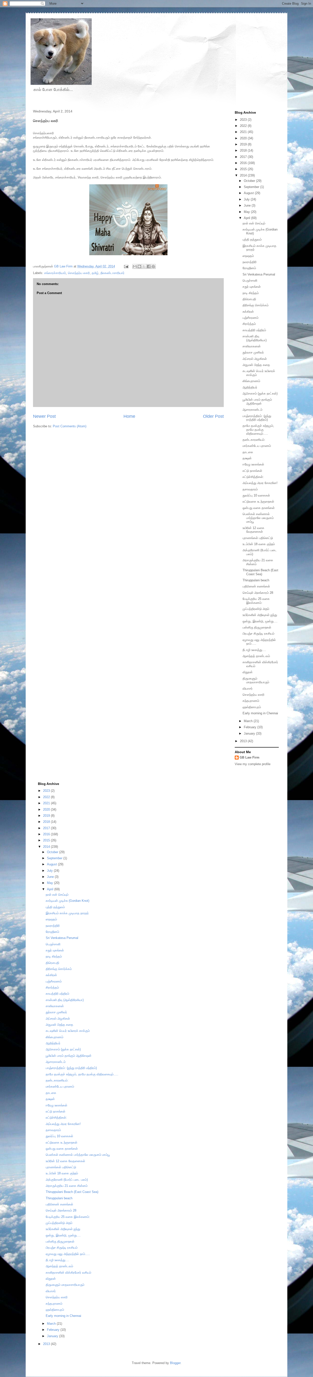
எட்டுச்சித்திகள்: (253, 477)
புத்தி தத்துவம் (252, 239)
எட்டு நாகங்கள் (252, 471)
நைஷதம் (248, 256)
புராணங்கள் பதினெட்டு (258, 538)
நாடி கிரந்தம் (251, 293)
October (250, 181)
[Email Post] (125, 266)
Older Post (213, 416)
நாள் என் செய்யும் (254, 223)
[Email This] (134, 266)
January (250, 733)
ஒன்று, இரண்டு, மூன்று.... (260, 621)
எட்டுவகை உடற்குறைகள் (258, 501)
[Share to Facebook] (148, 266)
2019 (244, 144)
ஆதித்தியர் (250, 387)
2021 (244, 132)
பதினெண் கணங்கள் (256, 586)
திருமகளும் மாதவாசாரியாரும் (256, 680)
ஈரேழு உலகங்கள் (253, 464)
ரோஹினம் (249, 268)
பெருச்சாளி (250, 280)
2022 (244, 126)
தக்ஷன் (247, 458)
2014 (244, 175)
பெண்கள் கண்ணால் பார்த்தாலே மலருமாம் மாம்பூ (258, 517)
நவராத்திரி (250, 262)
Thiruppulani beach (256, 580)
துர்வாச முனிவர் (253, 352)
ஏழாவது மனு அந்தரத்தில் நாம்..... (68, 1254)
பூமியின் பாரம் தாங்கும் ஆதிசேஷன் (257, 401)
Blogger (175, 1363)
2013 (244, 741)
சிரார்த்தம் (249, 324)
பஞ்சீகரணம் (250, 317)
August (249, 193)
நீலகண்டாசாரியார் (112, 273)
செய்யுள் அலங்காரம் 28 (258, 593)
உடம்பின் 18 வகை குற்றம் (259, 544)
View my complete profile (252, 764)
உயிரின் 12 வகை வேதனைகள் (253, 530)
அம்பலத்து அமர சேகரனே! (260, 483)
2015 (244, 169)
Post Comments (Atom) (69, 426)
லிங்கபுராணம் (251, 381)
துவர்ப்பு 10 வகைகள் (256, 495)
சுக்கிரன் (248, 311)
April (247, 218)
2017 (244, 157)
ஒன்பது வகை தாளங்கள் (259, 508)
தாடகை (248, 452)
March (249, 721)
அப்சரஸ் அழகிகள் (255, 359)
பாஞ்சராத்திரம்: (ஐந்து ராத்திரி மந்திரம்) (257, 418)
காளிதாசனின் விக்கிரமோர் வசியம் (68, 1272)
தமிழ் (95, 273)
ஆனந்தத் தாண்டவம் (256, 656)
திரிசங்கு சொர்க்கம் (255, 305)
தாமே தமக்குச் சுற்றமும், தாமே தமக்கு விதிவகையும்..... (258, 429)
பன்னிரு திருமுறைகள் (257, 627)
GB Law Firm (249, 757)
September (252, 187)
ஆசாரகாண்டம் (252, 409)
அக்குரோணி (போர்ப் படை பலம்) (67, 1179)
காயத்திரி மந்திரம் (254, 330)
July (247, 199)
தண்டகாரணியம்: (254, 439)
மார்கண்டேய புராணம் (257, 446)
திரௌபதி (249, 299)
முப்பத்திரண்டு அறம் (256, 609)
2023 (244, 119)
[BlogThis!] (139, 266)
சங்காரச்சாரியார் (55, 273)
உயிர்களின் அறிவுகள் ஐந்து (260, 615)
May (247, 212)
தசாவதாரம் (250, 489)
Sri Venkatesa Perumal (259, 274)
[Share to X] (144, 266)
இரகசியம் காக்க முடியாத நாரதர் (67, 913)
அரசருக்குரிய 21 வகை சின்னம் (67, 1186)
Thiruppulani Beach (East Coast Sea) (260, 572)
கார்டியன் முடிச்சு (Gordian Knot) (67, 901)
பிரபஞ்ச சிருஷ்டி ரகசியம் (258, 633)
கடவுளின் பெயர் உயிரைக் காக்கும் (68, 1031)
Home (129, 416)
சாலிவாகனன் (252, 346)
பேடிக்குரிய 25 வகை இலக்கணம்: (256, 601)
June (248, 205)
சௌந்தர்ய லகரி (79, 273)
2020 (244, 138)
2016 (244, 163)
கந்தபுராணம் (251, 701)
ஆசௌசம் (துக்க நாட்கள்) (260, 393)
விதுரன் (248, 672)
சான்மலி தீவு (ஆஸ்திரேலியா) (255, 338)
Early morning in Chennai (260, 713)
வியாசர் (248, 688)
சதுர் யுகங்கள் (252, 286)
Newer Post (44, 416)
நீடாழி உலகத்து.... (254, 650)
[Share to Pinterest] (153, 266)
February (250, 727)
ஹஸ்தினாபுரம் (252, 707)
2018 (244, 150)
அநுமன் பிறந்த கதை (256, 365)
